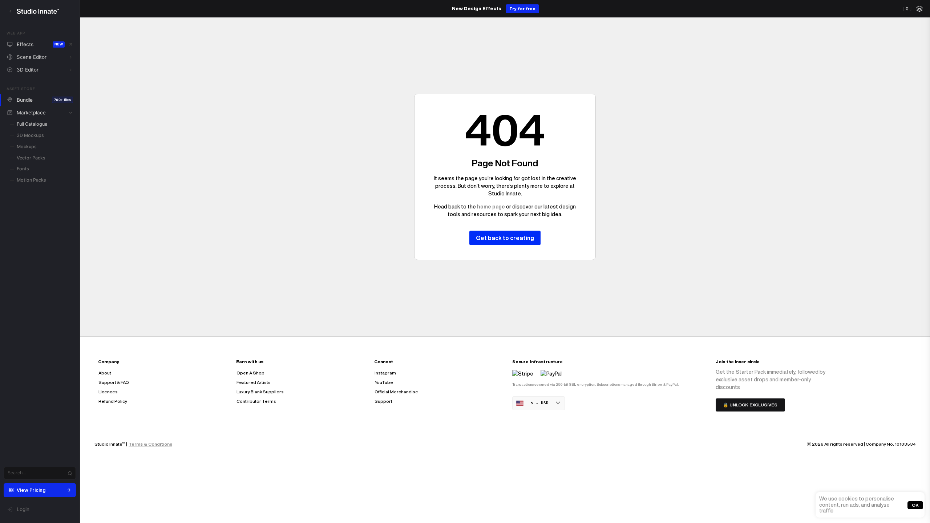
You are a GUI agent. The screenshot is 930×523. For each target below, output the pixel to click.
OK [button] (915, 504)
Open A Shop (250, 372)
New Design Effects (476, 8)
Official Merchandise (396, 391)
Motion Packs (31, 180)
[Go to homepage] (45, 11)
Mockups (27, 146)
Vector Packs (31, 158)
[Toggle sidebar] (11, 11)
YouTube (384, 382)
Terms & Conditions (150, 444)
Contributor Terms (256, 401)
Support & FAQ (113, 382)
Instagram (385, 372)
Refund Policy (112, 401)
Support (383, 401)
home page (491, 206)
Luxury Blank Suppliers (260, 391)
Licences (108, 391)
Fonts (23, 168)
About (104, 372)
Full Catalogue (32, 124)
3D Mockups (30, 135)
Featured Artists (253, 382)
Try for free (522, 9)
